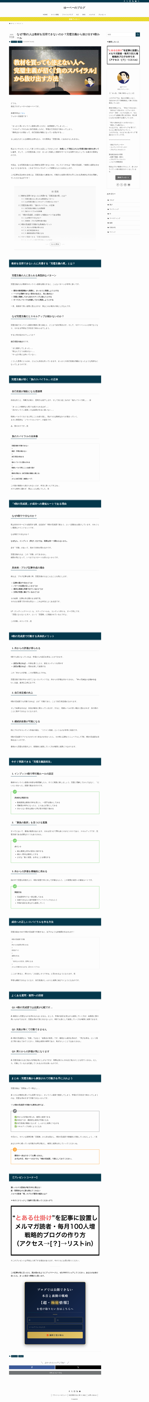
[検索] (138, 1)
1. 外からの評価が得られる (34, 227)
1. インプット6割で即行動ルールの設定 (38, 240)
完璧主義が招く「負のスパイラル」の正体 (37, 205)
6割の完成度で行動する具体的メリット (36, 224)
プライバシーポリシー (59, 1395)
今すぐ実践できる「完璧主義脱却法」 (36, 237)
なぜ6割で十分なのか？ (33, 218)
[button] (32, 1367)
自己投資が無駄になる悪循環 (35, 208)
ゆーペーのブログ (74, 7)
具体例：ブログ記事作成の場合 (36, 221)
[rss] (132, 1)
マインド (14, 41)
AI (110, 214)
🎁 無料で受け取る (55, 1335)
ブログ (20, 41)
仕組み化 (113, 227)
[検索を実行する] (138, 34)
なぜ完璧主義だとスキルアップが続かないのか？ (42, 202)
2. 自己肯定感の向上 (32, 230)
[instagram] (130, 1)
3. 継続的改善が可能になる (34, 233)
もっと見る (55, 244)
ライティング (114, 209)
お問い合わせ (92, 1395)
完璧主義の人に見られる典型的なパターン (39, 199)
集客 (111, 223)
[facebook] (124, 1)
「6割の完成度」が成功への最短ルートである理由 (41, 215)
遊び (111, 204)
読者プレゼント (123, 177)
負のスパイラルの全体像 (33, 211)
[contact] (135, 1)
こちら (22, 113)
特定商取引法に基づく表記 (77, 1395)
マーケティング (115, 218)
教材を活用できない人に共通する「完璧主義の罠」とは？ (44, 196)
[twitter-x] (127, 1)
